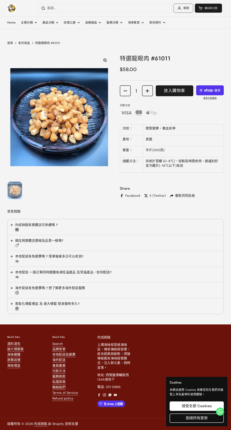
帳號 (186, 8)
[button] (208, 8)
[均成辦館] (11, 8)
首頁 (10, 43)
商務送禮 (13, 360)
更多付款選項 (210, 98)
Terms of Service (65, 393)
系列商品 (24, 43)
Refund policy (62, 398)
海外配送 (59, 360)
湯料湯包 (13, 344)
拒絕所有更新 (197, 418)
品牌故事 (59, 349)
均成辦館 (40, 424)
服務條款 (59, 376)
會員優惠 (59, 365)
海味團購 (13, 354)
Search (57, 344)
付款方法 (59, 371)
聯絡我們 (59, 387)
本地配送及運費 (64, 354)
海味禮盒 (13, 365)
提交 (42, 8)
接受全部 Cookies (197, 406)
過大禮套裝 (15, 349)
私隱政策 (59, 382)
